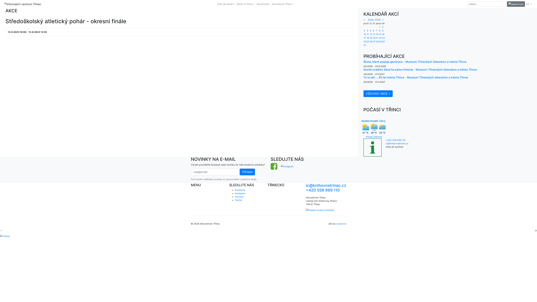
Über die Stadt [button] (225, 4)
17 (365, 37)
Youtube (239, 196)
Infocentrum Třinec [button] (282, 4)
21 (377, 37)
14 (377, 34)
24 (365, 41)
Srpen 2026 (374, 19)
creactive (341, 223)
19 (371, 37)
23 (383, 37)
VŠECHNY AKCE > (378, 93)
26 (371, 41)
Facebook (240, 190)
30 (383, 41)
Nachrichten (263, 4)
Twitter (238, 200)
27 (374, 41)
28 (377, 41)
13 (374, 34)
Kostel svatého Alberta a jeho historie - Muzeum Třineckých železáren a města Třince (420, 69)
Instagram (240, 193)
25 (368, 41)
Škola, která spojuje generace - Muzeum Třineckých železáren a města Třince (415, 61)
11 (368, 34)
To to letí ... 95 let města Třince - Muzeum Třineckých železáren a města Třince (415, 77)
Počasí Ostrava (374, 136)
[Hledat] (516, 4)
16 (383, 34)
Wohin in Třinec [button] (245, 4)
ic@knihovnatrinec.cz (397, 143)
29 (380, 41)
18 (368, 37)
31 (365, 45)
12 (371, 34)
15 (380, 34)
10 (365, 34)
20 (374, 37)
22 (380, 37)
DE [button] (528, 4)
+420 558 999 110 (395, 140)
